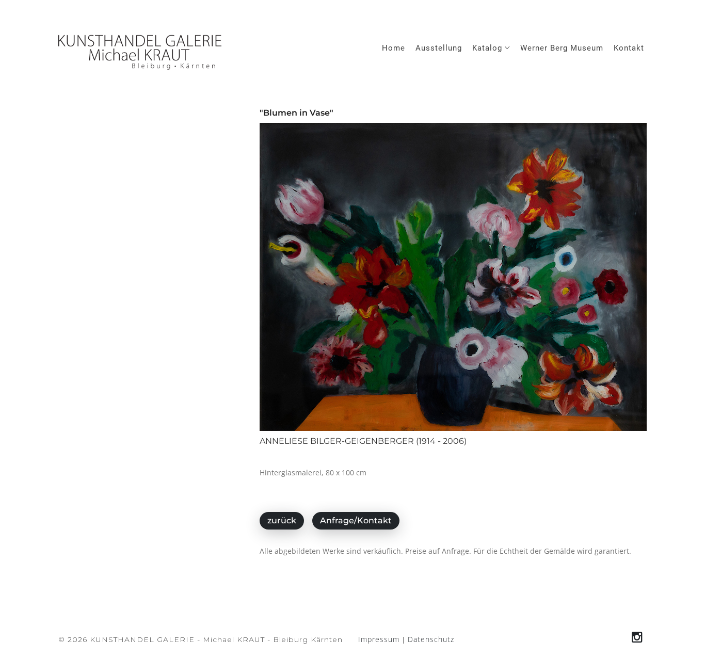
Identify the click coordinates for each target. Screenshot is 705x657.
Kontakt (629, 48)
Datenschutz (431, 639)
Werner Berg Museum (561, 48)
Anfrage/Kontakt (356, 520)
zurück (281, 520)
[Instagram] (637, 637)
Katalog (488, 48)
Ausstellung (438, 48)
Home (393, 48)
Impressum (378, 639)
